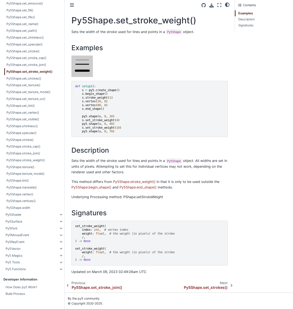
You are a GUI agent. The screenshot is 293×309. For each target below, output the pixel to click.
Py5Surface (14, 221)
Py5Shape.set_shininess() (25, 37)
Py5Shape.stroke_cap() (23, 146)
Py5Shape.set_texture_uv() (25, 99)
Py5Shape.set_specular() (24, 44)
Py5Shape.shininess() (22, 126)
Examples (245, 13)
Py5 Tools (13, 262)
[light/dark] (227, 4)
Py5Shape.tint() (17, 180)
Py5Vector (13, 248)
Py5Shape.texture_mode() (25, 174)
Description (246, 19)
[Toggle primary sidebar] (72, 5)
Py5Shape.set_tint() (20, 105)
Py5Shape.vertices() (21, 201)
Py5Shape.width (18, 208)
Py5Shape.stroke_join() (23, 153)
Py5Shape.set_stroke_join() (26, 65)
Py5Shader (13, 214)
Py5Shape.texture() (20, 167)
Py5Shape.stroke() (19, 140)
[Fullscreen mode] (219, 5)
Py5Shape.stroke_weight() (25, 160)
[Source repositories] (204, 5)
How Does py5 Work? (21, 287)
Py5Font (11, 228)
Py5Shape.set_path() (21, 31)
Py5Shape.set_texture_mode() (28, 92)
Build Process (15, 294)
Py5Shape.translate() (21, 187)
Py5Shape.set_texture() (23, 85)
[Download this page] (212, 5)
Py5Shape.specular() (21, 133)
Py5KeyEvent (15, 242)
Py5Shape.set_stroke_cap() (26, 58)
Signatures (246, 25)
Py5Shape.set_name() (22, 24)
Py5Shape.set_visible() (22, 119)
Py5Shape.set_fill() (19, 10)
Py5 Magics (14, 255)
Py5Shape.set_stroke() (22, 51)
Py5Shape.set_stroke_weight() (29, 71)
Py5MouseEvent (17, 235)
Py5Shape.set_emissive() (24, 3)
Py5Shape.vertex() (19, 194)
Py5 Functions (16, 269)
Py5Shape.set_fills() (20, 17)
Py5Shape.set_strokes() (23, 78)
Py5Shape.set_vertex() (22, 112)
